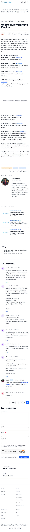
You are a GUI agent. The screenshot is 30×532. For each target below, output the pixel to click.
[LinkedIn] (16, 12)
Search (18, 491)
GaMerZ (7, 267)
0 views (20, 33)
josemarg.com (7, 253)
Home (2, 21)
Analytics (18, 494)
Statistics (19, 497)
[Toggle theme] (27, 2)
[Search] (21, 2)
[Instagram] (13, 12)
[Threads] (18, 12)
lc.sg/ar (25, 171)
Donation (18, 503)
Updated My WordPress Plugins (14, 25)
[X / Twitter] (24, 12)
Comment (4, 412)
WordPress (22, 168)
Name (3, 426)
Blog (6, 21)
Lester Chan (3, 33)
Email (3, 432)
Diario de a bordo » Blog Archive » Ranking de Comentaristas (15, 251)
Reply (7, 282)
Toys (17, 515)
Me (16, 512)
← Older (12, 402)
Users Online (19, 500)
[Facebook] (7, 12)
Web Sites (3, 512)
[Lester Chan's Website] (6, 2)
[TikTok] (21, 12)
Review (3, 494)
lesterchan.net (16, 181)
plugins (16, 168)
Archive (3, 491)
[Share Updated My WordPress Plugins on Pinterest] (20, 171)
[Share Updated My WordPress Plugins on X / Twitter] (10, 171)
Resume (3, 518)
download (19, 57)
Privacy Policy (20, 505)
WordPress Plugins (7, 168)
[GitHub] (10, 12)
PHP (2, 515)
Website (3, 439)
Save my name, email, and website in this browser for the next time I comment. (14, 446)
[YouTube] (27, 12)
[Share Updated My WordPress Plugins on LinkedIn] (14, 171)
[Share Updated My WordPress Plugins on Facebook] (17, 171)
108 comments (26, 33)
